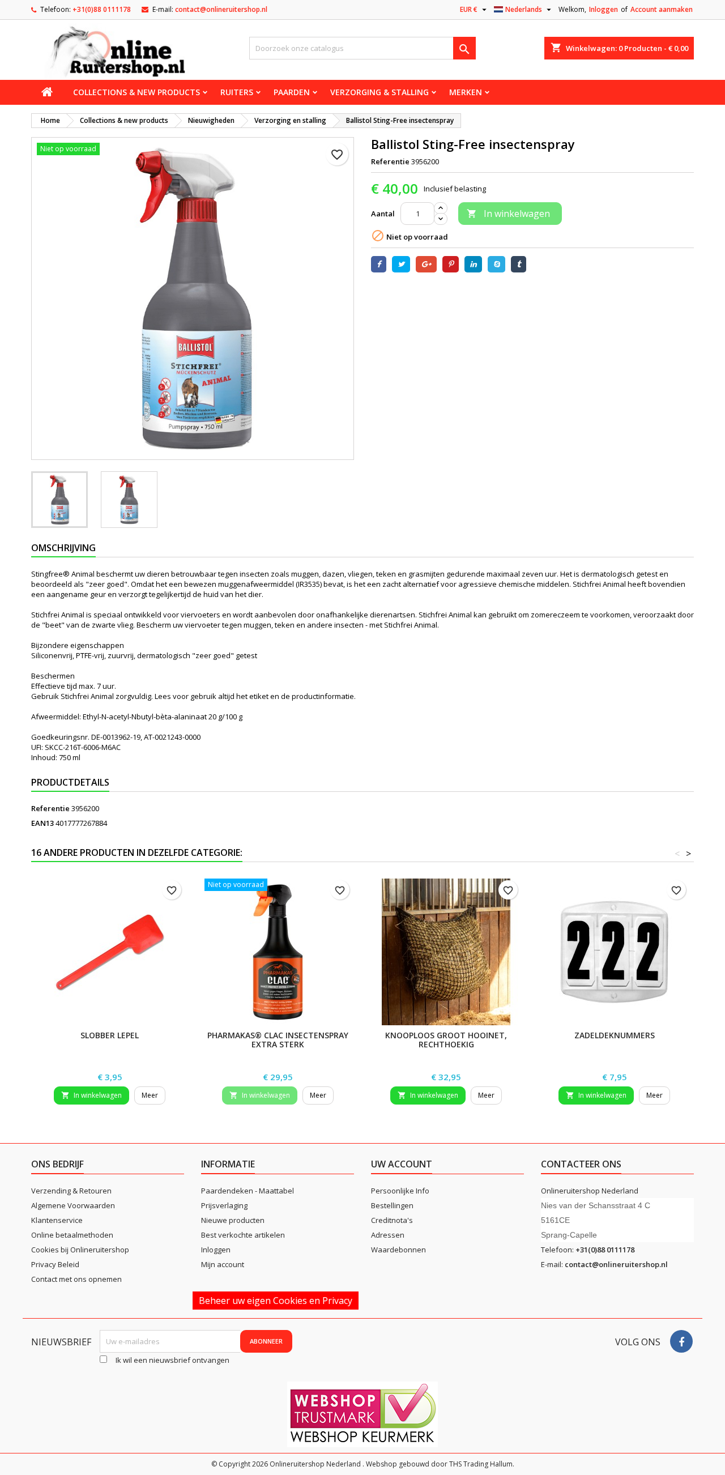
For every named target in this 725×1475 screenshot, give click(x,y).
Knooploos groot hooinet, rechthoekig (446, 1040)
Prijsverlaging (224, 1205)
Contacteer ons (581, 1164)
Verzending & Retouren (71, 1191)
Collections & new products (136, 92)
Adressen (387, 1235)
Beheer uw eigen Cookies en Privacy (275, 1300)
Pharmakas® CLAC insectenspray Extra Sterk (277, 1040)
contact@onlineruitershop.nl (221, 9)
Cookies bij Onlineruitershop (80, 1249)
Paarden (292, 92)
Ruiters (236, 92)
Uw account (401, 1164)
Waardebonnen (398, 1249)
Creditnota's (392, 1220)
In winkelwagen (508, 213)
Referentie (390, 161)
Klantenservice (57, 1220)
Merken (465, 92)
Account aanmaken (661, 9)
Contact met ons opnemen (76, 1279)
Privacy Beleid (55, 1264)
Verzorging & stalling (379, 92)
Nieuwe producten (233, 1220)
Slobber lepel (109, 1035)
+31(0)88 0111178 (101, 9)
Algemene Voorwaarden (73, 1205)
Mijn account (222, 1264)
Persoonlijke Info (400, 1191)
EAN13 (42, 823)
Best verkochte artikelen (243, 1235)
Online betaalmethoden (72, 1235)
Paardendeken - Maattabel (247, 1191)
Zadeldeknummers (614, 1035)
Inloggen (603, 9)
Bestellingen (392, 1205)
